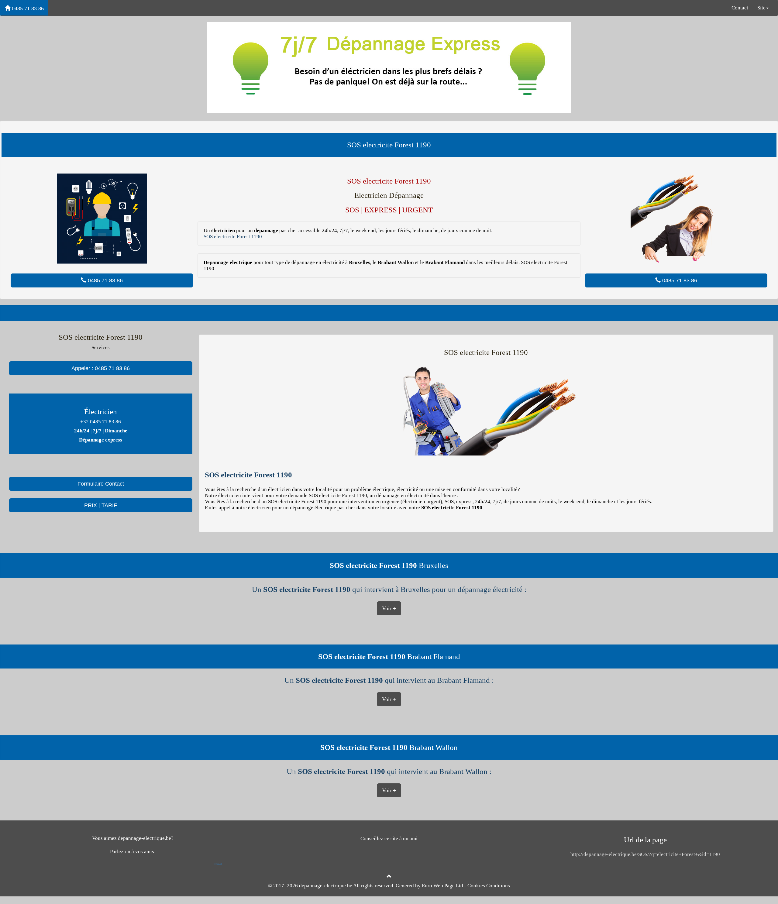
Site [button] (761, 8)
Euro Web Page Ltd (442, 886)
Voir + (389, 608)
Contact (740, 8)
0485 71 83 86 (27, 8)
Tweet (218, 864)
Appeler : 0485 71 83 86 (100, 368)
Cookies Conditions (488, 886)
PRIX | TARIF (100, 505)
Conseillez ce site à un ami (389, 838)
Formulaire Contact (100, 484)
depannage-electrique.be (325, 886)
